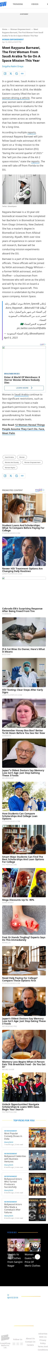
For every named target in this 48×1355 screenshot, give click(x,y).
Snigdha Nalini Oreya (12, 66)
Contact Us (30, 1341)
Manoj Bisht (8, 1142)
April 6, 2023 (11, 337)
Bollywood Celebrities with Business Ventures (15, 1159)
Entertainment (10, 1131)
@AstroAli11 (30, 307)
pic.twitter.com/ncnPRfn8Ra (31, 328)
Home (4, 29)
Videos (35, 4)
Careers (30, 1345)
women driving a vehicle (16, 97)
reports (31, 132)
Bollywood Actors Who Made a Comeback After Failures (13, 1208)
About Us (30, 1338)
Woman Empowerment (20, 29)
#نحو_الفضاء (30, 324)
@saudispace (12, 206)
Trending (18, 4)
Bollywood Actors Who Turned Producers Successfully (13, 1182)
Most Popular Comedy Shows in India (13, 1136)
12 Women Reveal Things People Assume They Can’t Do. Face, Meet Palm (23, 429)
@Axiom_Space (31, 303)
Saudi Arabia (21, 394)
